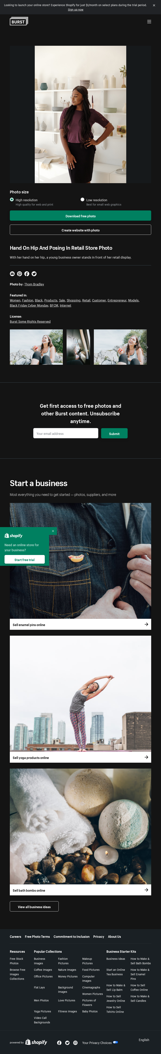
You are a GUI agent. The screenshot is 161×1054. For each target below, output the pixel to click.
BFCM (54, 304)
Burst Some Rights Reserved (30, 321)
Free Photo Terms (37, 936)
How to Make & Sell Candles (140, 998)
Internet (65, 304)
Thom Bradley (34, 283)
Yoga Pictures (42, 1011)
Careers (15, 936)
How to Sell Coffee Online (139, 987)
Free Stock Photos (16, 960)
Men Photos (41, 1000)
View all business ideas (34, 906)
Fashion (27, 299)
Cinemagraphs (91, 987)
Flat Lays (39, 987)
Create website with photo (81, 229)
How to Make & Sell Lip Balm (115, 987)
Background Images (65, 989)
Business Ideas (115, 958)
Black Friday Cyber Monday (29, 304)
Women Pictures (92, 993)
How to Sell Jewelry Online (115, 998)
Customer (99, 299)
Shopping (73, 299)
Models (133, 299)
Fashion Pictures (63, 960)
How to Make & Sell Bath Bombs (141, 960)
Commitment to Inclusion (72, 936)
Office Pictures (43, 976)
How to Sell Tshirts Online (115, 1009)
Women (15, 299)
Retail (86, 299)
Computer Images (88, 978)
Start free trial (25, 559)
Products (50, 299)
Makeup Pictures (87, 960)
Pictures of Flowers (89, 1002)
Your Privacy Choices (97, 1042)
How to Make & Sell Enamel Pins (140, 974)
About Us (114, 936)
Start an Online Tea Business (115, 971)
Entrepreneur (117, 299)
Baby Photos (90, 1011)
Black (39, 299)
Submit (114, 433)
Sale (62, 299)
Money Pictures (68, 976)
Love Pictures (66, 1000)
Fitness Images (67, 1011)
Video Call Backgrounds (42, 1019)
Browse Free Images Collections (17, 974)
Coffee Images (43, 969)
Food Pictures (91, 969)
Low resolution (96, 199)
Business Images (39, 960)
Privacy (98, 936)
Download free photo (81, 215)
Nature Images (67, 969)
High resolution (27, 199)
